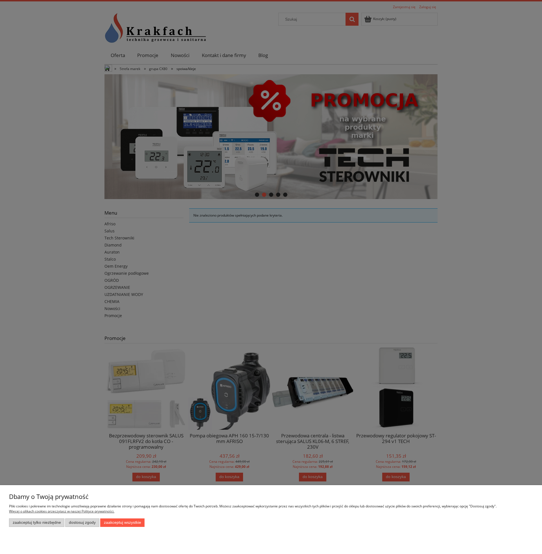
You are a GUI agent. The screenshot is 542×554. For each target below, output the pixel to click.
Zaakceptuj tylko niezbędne (37, 522)
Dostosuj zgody (82, 522)
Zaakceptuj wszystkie (122, 522)
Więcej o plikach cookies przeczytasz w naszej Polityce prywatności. (61, 511)
